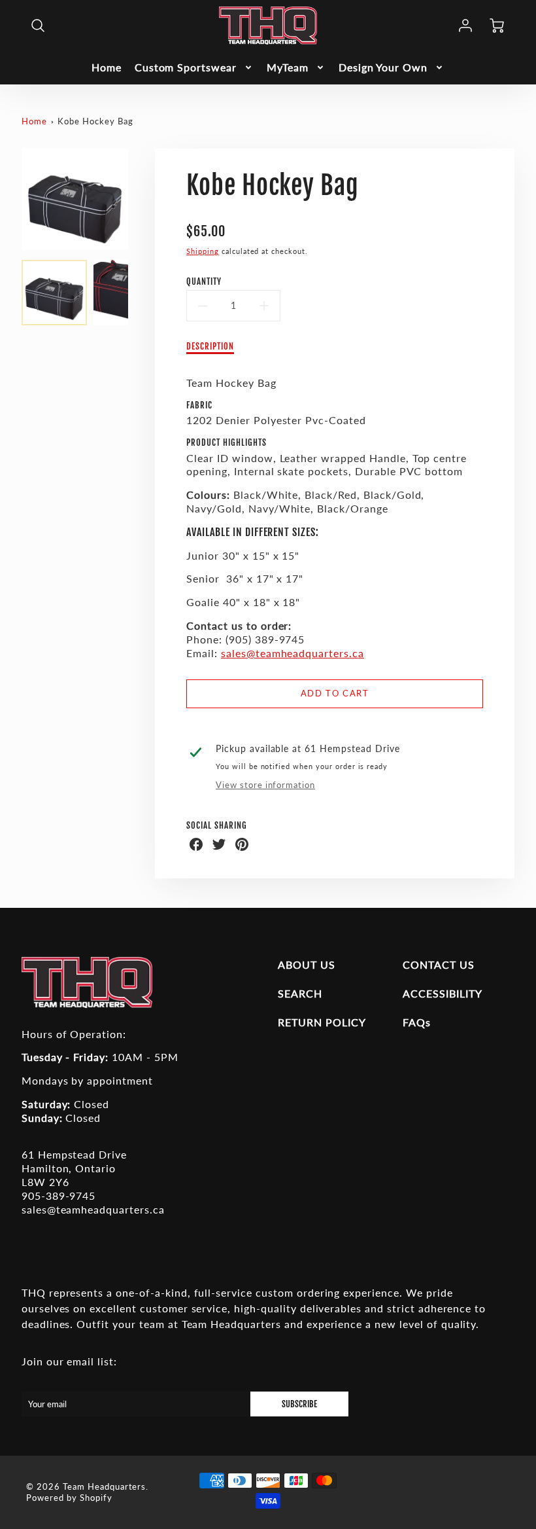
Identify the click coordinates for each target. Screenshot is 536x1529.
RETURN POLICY (321, 1022)
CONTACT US (439, 964)
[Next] (138, 199)
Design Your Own (383, 67)
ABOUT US (306, 964)
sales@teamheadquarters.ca (292, 653)
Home (107, 67)
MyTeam (288, 67)
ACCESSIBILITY (442, 993)
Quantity (204, 281)
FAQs (417, 1022)
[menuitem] (106, 68)
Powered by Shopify (69, 1497)
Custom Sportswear (186, 67)
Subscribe (299, 1404)
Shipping (202, 251)
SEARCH (300, 993)
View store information (265, 785)
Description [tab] (210, 346)
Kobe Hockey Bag (95, 121)
